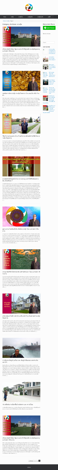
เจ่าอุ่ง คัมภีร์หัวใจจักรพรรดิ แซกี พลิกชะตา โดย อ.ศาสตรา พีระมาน (21, 273)
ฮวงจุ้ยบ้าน (21, 16)
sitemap (29, 467)
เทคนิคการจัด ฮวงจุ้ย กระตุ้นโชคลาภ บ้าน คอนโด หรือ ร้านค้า (20, 94)
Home (4, 16)
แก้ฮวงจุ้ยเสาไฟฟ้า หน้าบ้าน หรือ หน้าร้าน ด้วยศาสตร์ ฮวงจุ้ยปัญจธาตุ (21, 317)
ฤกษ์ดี (49, 16)
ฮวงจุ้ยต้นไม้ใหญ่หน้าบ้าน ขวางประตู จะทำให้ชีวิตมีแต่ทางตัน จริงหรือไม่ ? (20, 180)
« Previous (31, 460)
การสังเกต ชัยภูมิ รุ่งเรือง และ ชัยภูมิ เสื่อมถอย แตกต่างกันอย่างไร (20, 361)
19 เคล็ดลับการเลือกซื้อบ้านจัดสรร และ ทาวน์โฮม (17, 404)
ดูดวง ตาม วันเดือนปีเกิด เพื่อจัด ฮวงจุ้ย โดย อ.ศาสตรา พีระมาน (20, 230)
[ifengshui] (29, 7)
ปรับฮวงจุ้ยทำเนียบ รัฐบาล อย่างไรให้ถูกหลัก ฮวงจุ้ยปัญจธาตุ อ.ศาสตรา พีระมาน (21, 50)
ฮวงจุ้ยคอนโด (40, 16)
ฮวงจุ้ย (12, 16)
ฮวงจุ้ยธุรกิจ (30, 16)
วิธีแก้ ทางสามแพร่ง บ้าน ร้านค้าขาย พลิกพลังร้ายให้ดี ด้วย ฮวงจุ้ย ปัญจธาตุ (21, 137)
